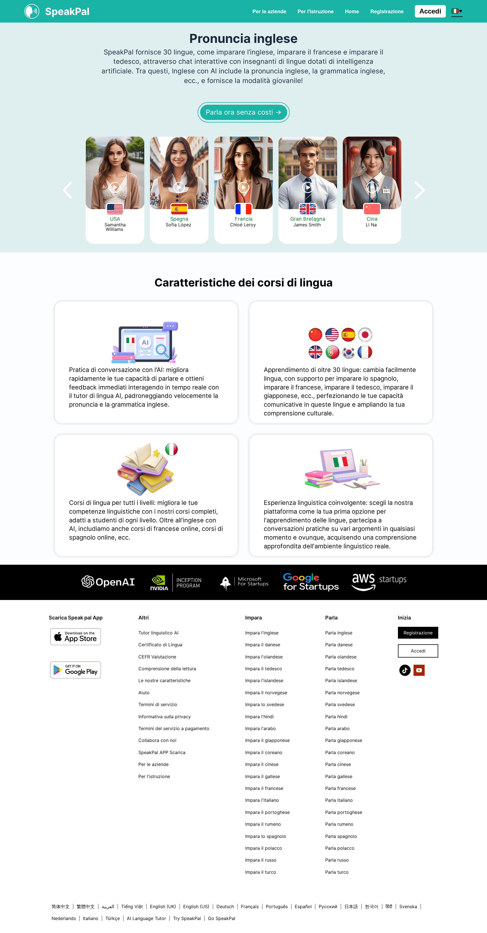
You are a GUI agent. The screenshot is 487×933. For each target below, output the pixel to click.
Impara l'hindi (259, 716)
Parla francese (340, 788)
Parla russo (337, 860)
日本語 (351, 906)
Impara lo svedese (264, 704)
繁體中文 (86, 906)
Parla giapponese (343, 740)
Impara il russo (260, 860)
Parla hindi (336, 716)
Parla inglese (338, 633)
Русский (328, 906)
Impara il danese (262, 644)
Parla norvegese (342, 692)
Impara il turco (260, 872)
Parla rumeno (339, 824)
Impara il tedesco (263, 668)
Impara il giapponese (267, 740)
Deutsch (225, 906)
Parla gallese (338, 776)
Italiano (90, 918)
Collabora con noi (157, 740)
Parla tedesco (340, 668)
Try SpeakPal (187, 918)
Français (250, 906)
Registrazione (418, 633)
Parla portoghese (343, 812)
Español (303, 906)
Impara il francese (264, 788)
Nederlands (64, 918)
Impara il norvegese (266, 692)
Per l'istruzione (316, 11)
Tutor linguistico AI (158, 633)
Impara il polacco (263, 848)
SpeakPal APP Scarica (161, 752)
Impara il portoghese (267, 812)
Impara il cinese (261, 764)
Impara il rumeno (263, 824)
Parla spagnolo (341, 836)
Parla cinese (338, 764)
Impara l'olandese (264, 657)
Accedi (430, 11)
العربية (108, 906)
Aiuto (144, 692)
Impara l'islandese (264, 680)
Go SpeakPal (221, 918)
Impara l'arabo (260, 728)
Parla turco (337, 872)
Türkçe (112, 918)
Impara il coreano (263, 752)
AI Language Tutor (146, 918)
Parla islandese (341, 680)
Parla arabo (337, 728)
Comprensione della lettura (167, 668)
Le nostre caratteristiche (164, 680)
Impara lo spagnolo (265, 836)
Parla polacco (340, 848)
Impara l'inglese (261, 633)
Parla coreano (340, 752)
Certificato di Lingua (160, 644)
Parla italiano (339, 800)
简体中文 (61, 906)
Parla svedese (340, 704)
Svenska (408, 906)
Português (277, 906)
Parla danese (339, 644)
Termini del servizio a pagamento (173, 728)
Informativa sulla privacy (164, 716)
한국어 (371, 906)
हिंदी (389, 906)
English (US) (196, 906)
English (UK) (163, 906)
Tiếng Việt (132, 906)
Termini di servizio (157, 704)
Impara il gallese (262, 776)
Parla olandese (341, 657)
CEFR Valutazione (157, 657)
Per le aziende (269, 11)
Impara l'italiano (262, 800)
